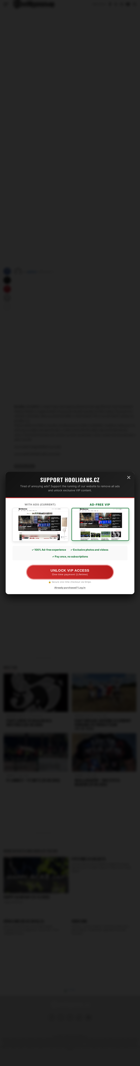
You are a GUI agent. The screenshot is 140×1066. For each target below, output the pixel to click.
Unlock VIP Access (70, 572)
